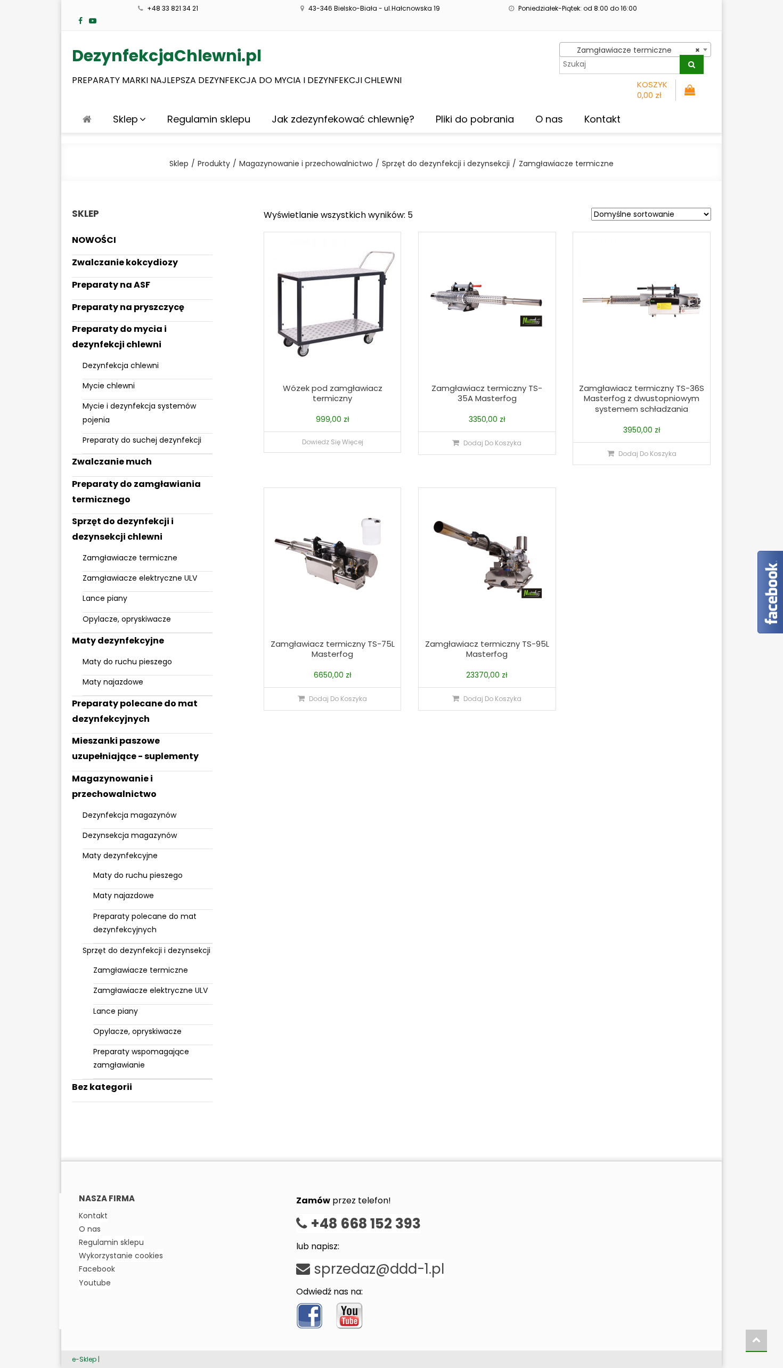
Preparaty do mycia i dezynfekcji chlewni (119, 337)
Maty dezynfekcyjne (118, 640)
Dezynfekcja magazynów (129, 815)
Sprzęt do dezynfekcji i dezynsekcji (146, 950)
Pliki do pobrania (475, 119)
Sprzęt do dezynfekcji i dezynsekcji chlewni (123, 529)
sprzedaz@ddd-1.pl (377, 1269)
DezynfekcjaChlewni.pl (167, 55)
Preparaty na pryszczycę (128, 307)
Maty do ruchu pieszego (127, 661)
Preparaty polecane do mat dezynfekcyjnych (135, 711)
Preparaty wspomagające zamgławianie (141, 1058)
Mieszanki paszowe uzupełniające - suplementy (135, 748)
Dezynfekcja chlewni (121, 365)
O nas (549, 119)
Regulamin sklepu (208, 119)
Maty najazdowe (113, 682)
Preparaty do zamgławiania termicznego (136, 492)
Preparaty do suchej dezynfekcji (142, 440)
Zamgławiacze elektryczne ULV (140, 578)
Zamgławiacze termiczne (130, 557)
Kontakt (602, 119)
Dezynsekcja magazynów (130, 835)
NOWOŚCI (94, 240)
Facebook (97, 1269)
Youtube (95, 1282)
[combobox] (635, 49)
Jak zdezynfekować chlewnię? (343, 119)
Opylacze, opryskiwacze (127, 619)
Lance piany (105, 598)
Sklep (125, 119)
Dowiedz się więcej (332, 441)
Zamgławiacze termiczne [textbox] (632, 50)
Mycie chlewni (109, 385)
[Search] (692, 64)
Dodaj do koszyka (492, 442)
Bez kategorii (102, 1087)
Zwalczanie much (112, 461)
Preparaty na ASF (111, 285)
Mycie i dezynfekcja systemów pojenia (139, 413)
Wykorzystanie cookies (121, 1255)
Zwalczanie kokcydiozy (125, 262)
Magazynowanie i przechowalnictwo (114, 786)
